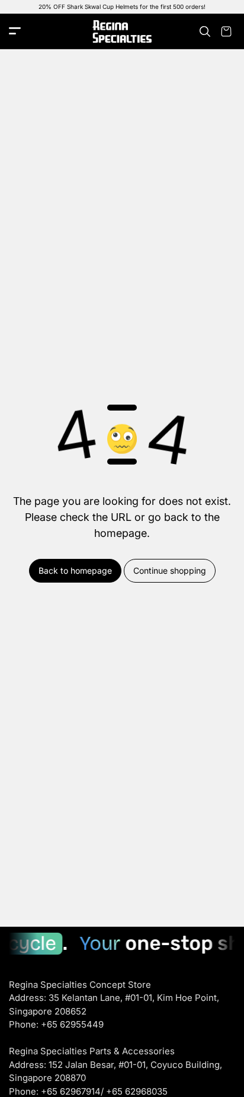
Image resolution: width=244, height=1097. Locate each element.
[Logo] (122, 31)
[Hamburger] (15, 32)
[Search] (205, 31)
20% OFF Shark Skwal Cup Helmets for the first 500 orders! (122, 6)
